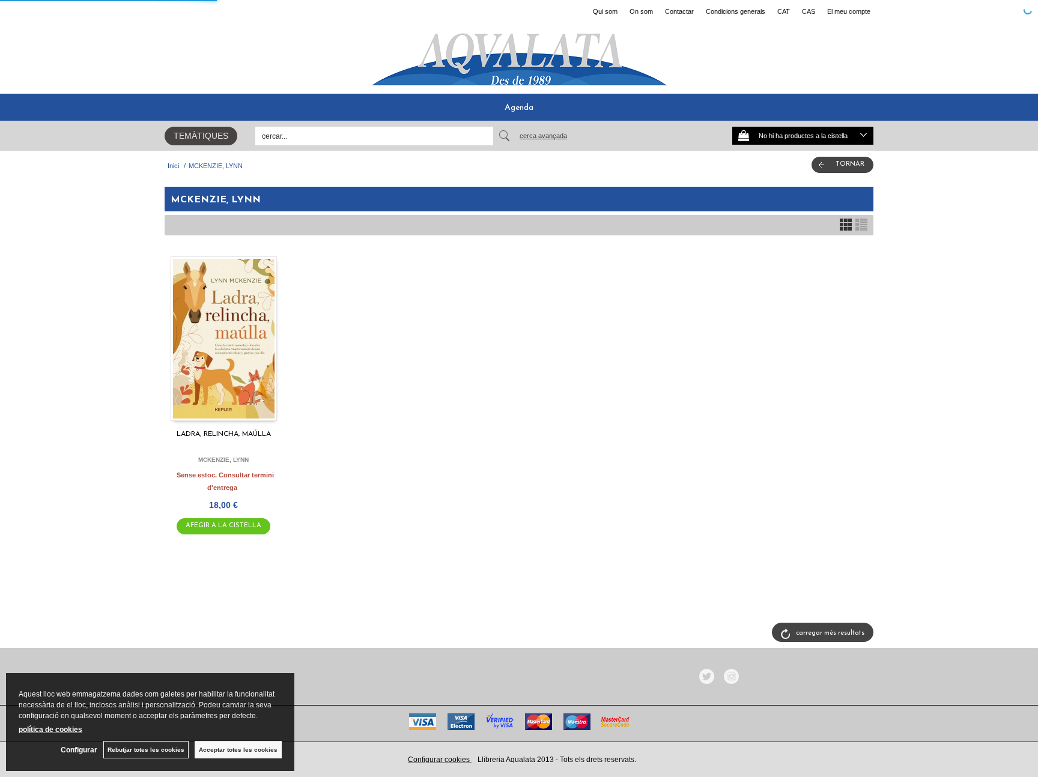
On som (641, 11)
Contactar (679, 11)
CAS (808, 11)
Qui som (605, 11)
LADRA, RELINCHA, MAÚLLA (224, 434)
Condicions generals (735, 11)
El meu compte (848, 11)
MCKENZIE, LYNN (223, 459)
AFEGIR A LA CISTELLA (223, 525)
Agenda (519, 107)
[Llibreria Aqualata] (519, 55)
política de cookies (50, 729)
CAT (783, 11)
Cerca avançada (543, 135)
